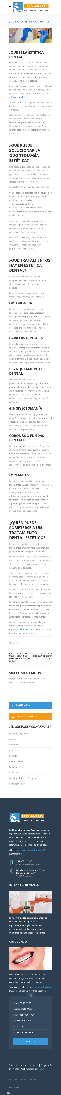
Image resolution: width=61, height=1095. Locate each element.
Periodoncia (14, 750)
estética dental (16, 97)
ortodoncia (17, 309)
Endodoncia (14, 767)
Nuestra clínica (17, 1079)
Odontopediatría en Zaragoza (22, 778)
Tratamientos (36, 1079)
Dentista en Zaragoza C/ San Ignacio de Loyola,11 (30, 871)
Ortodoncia (14, 739)
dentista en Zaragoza (33, 850)
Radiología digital (17, 783)
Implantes (13, 744)
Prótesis (13, 755)
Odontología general (18, 733)
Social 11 (42, 1069)
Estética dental (16, 761)
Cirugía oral (14, 772)
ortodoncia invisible (41, 987)
